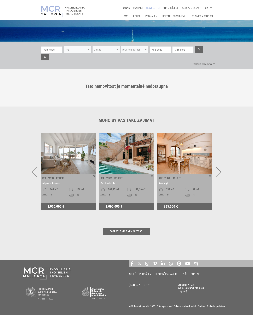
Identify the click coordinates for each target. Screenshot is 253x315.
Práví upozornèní (164, 306)
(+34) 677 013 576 (139, 285)
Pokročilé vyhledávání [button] (202, 64)
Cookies (201, 306)
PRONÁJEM (151, 16)
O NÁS (126, 7)
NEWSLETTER (153, 7)
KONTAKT (138, 7)
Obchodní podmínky (216, 306)
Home (125, 16)
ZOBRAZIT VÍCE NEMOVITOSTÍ (126, 231)
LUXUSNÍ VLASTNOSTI (201, 16)
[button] (77, 49)
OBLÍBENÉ (173, 7)
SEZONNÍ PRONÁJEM (173, 16)
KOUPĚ (136, 16)
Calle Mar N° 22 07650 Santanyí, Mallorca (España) (191, 288)
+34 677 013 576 (190, 7)
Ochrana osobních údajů (185, 306)
